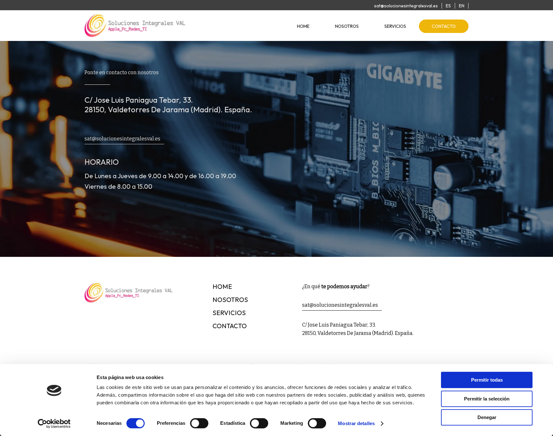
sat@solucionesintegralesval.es (406, 6)
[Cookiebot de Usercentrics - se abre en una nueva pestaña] (54, 423)
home (303, 26)
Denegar (486, 417)
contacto (444, 26)
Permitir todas (487, 380)
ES (448, 6)
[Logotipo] (135, 34)
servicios (395, 26)
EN (461, 6)
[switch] (199, 423)
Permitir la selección (486, 398)
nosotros (347, 26)
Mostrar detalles (356, 423)
